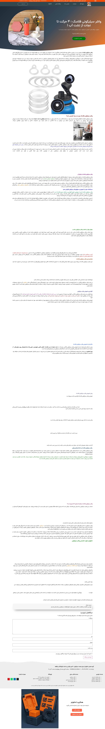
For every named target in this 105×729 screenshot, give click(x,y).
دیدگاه (90, 618)
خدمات (74, 4)
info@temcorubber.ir (24, 1)
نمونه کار (82, 4)
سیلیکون (42, 526)
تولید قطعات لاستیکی (96, 677)
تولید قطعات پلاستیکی (96, 681)
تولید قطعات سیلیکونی (72, 566)
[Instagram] (17, 679)
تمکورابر (97, 29)
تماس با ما (66, 4)
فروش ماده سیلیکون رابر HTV (43, 677)
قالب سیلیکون (72, 677)
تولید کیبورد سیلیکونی (96, 678)
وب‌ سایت (90, 648)
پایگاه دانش (58, 4)
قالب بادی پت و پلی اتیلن (70, 680)
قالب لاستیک (72, 678)
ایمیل (91, 642)
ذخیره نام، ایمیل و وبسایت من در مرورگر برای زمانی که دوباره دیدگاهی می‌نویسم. (73, 653)
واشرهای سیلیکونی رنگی (23, 185)
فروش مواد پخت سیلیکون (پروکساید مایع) (41, 678)
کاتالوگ (50, 4)
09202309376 (43, 1)
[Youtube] (9, 679)
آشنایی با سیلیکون (85, 29)
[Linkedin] (15, 679)
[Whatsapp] (11, 679)
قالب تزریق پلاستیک (71, 681)
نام (91, 636)
